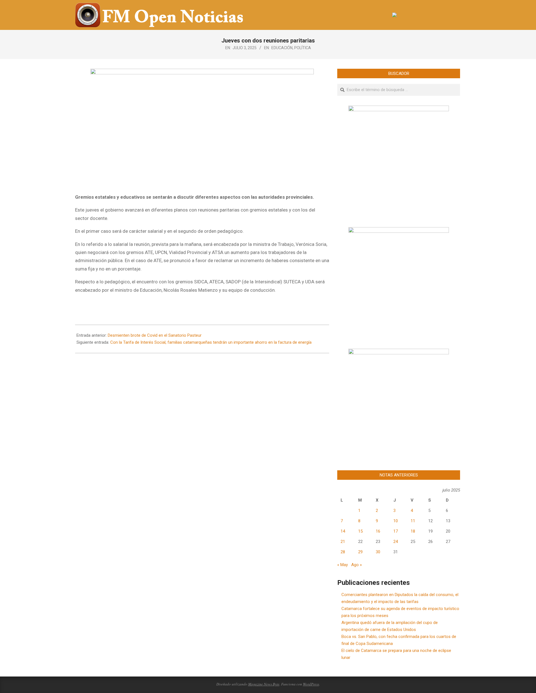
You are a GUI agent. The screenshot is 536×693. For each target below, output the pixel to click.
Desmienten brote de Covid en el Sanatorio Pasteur (155, 335)
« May (342, 564)
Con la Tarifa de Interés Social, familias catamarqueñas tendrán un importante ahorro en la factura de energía (211, 342)
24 (395, 541)
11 (413, 520)
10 (395, 520)
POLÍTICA (302, 48)
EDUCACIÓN (282, 48)
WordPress (311, 684)
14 (343, 531)
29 (360, 551)
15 (360, 531)
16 (378, 531)
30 (378, 551)
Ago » (356, 564)
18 (413, 531)
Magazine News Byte (263, 684)
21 (343, 541)
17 (395, 531)
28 (343, 551)
